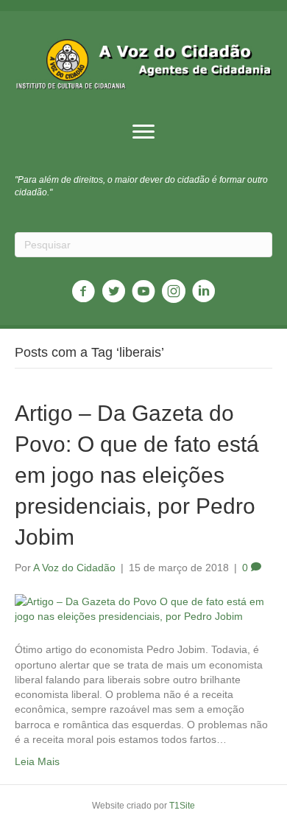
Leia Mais (37, 761)
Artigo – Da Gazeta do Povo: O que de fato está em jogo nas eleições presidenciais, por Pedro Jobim (137, 475)
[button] (143, 132)
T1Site (182, 805)
